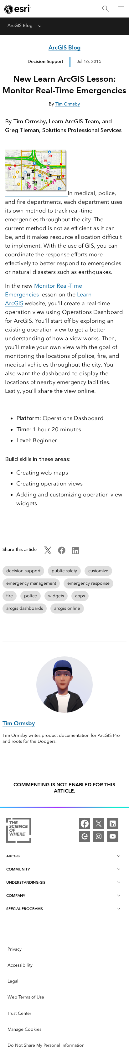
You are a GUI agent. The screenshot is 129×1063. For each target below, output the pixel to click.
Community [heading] (18, 869)
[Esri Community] (84, 836)
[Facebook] (84, 823)
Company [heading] (15, 895)
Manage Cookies (24, 1029)
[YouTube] (112, 836)
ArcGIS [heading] (13, 856)
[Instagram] (98, 836)
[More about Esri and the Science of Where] (18, 831)
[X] (98, 823)
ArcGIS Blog (20, 25)
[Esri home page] (17, 9)
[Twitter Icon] (48, 552)
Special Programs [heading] (24, 908)
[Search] (105, 9)
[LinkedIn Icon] (75, 552)
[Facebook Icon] (61, 552)
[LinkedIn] (112, 823)
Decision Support (45, 61)
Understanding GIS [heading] (25, 882)
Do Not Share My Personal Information (46, 1045)
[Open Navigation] (121, 9)
